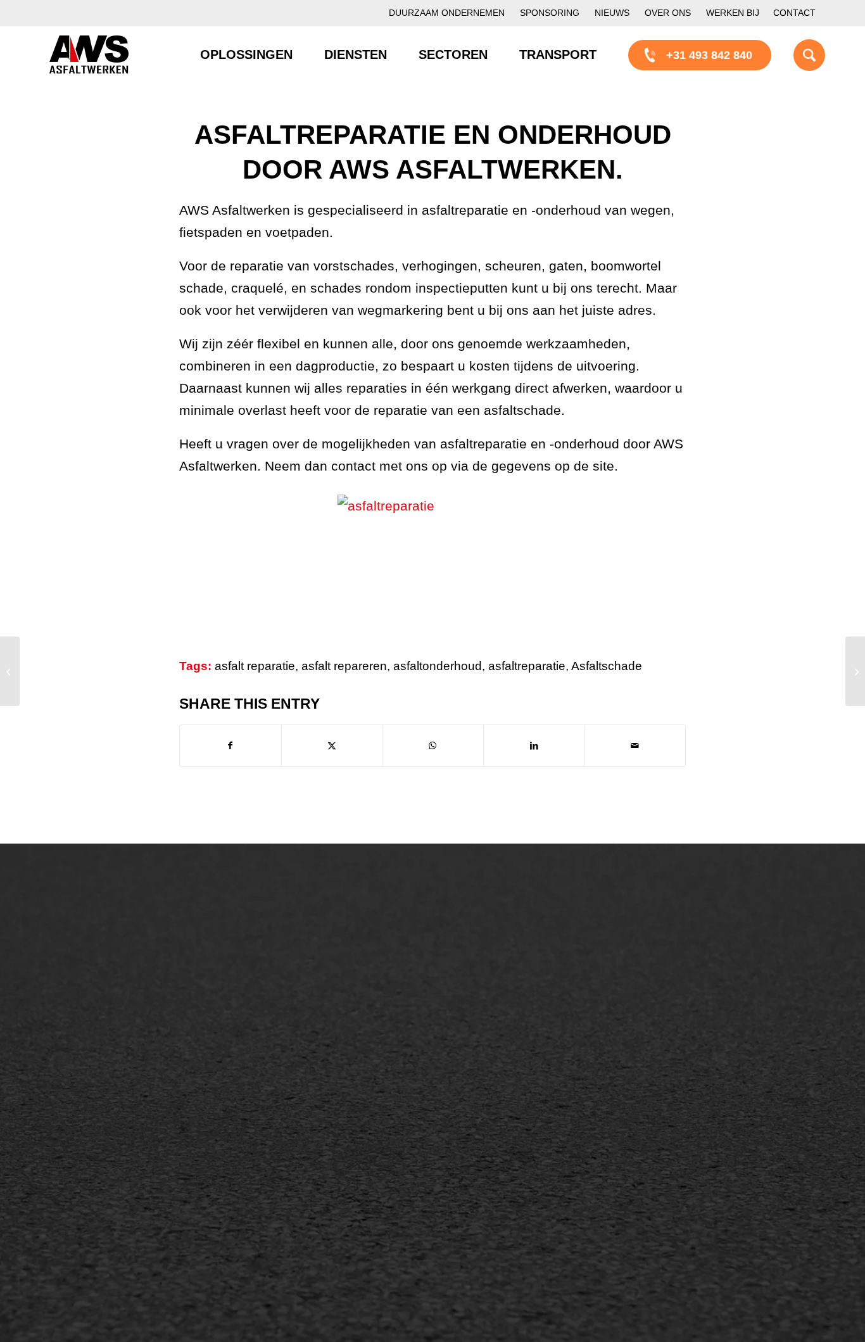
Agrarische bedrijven (114, 1204)
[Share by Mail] (634, 745)
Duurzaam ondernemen (447, 13)
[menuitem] (446, 12)
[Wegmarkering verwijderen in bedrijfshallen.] (10, 671)
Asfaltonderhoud (103, 950)
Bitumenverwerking (110, 993)
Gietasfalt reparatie (313, 1057)
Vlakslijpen (495, 1036)
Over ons (668, 13)
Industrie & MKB (103, 1182)
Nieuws (612, 13)
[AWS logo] (89, 54)
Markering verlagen (111, 1057)
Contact (794, 13)
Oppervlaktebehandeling (124, 1014)
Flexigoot (491, 993)
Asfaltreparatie (99, 971)
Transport (289, 1036)
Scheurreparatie (508, 950)
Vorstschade (499, 1057)
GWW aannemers (107, 1139)
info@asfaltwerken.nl (711, 971)
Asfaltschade (606, 666)
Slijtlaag (285, 993)
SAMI (482, 971)
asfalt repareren (344, 666)
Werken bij (732, 13)
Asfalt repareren (305, 950)
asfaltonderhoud (437, 666)
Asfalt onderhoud (308, 971)
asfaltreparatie (526, 666)
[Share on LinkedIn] (534, 745)
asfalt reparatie (255, 666)
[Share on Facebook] (230, 745)
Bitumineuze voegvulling (326, 1014)
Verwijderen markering (322, 1079)
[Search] (793, 54)
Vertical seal (498, 1014)
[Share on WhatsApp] (432, 745)
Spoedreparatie (101, 1036)
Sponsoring (549, 13)
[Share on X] (332, 745)
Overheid (85, 1161)
